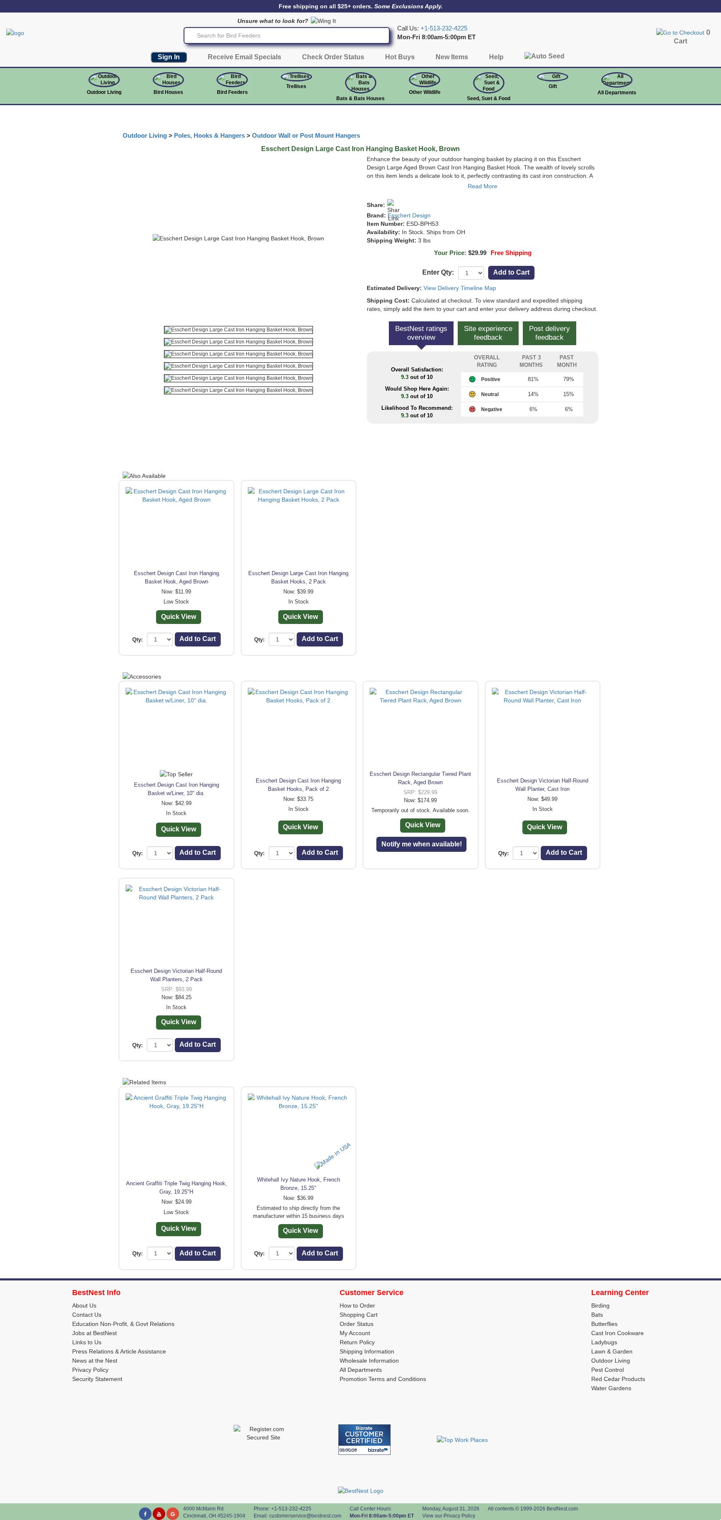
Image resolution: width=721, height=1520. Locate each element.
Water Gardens (611, 1388)
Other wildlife (425, 92)
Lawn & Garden (612, 1351)
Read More (482, 186)
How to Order (357, 1305)
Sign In (169, 57)
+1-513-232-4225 (444, 28)
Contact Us (86, 1314)
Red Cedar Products (618, 1379)
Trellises (296, 86)
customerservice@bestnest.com (305, 1516)
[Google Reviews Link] (172, 1513)
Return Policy (357, 1342)
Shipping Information (367, 1351)
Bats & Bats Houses (360, 98)
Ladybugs (604, 1342)
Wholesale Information (369, 1360)
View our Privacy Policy (448, 1516)
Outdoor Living (104, 92)
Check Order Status (333, 57)
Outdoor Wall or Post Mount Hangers (306, 135)
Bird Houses (168, 92)
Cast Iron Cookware (617, 1333)
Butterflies (604, 1324)
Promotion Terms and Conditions (383, 1379)
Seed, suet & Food (488, 98)
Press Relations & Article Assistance (119, 1351)
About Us (84, 1305)
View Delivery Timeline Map (460, 288)
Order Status (356, 1324)
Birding (600, 1305)
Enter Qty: (438, 272)
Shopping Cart (359, 1314)
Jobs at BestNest (94, 1333)
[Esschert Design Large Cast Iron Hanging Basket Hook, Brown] (238, 330)
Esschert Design (409, 215)
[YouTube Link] (159, 1513)
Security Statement (97, 1379)
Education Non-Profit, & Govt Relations (123, 1324)
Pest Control (607, 1369)
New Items (452, 57)
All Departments (616, 93)
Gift (553, 86)
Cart (680, 41)
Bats (597, 1314)
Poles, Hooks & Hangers (209, 135)
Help (496, 57)
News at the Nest (94, 1360)
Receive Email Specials (244, 57)
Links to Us (86, 1342)
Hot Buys (400, 57)
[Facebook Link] (145, 1513)
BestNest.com (562, 1509)
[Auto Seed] (544, 58)
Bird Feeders (232, 92)
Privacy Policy (90, 1369)
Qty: (137, 639)
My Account (355, 1333)
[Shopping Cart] (680, 32)
